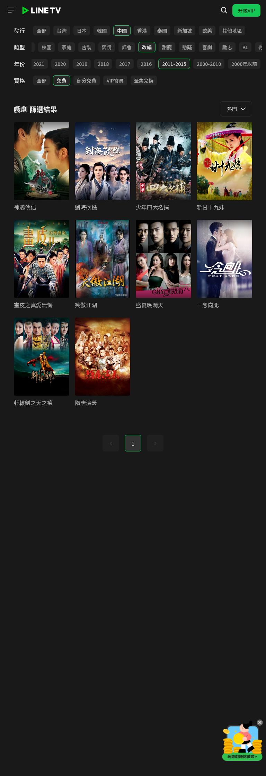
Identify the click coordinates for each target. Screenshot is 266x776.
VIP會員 (115, 80)
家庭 (66, 47)
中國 (122, 30)
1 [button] (133, 443)
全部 (41, 30)
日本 (82, 30)
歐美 (207, 30)
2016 (146, 63)
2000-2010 (209, 63)
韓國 (102, 30)
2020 (60, 63)
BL (245, 47)
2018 (103, 63)
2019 (81, 63)
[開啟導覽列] (11, 10)
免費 (61, 80)
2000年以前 (244, 63)
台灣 (61, 30)
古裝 (86, 47)
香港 (142, 30)
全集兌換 (143, 80)
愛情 (107, 47)
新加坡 (184, 30)
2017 (124, 63)
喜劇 (207, 47)
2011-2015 (174, 63)
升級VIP (246, 10)
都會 (127, 47)
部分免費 (86, 80)
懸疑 (187, 47)
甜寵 (167, 47)
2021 (38, 63)
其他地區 (232, 30)
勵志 (227, 47)
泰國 (162, 30)
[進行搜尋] (224, 10)
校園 (46, 47)
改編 (147, 47)
